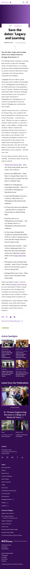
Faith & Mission (5, 479)
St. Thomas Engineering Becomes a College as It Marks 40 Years (15, 415)
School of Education (6, 523)
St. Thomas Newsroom (21, 42)
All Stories (4, 505)
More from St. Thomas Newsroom (11, 321)
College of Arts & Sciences (8, 513)
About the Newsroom (6, 545)
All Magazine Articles (6, 499)
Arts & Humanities (6, 467)
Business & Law (5, 473)
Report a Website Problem (7, 553)
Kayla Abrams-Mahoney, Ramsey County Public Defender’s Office (22, 354)
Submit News (5, 547)
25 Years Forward (7, 435)
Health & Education (6, 482)
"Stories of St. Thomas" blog (13, 165)
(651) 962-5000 (5, 453)
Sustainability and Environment (9, 490)
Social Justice (5, 487)
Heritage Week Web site (19, 284)
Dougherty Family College (8, 532)
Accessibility (4, 557)
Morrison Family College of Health (10, 529)
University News (5, 327)
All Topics (4, 502)
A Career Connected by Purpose (21, 435)
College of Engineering (7, 520)
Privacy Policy (4, 559)
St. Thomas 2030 (6, 493)
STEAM (3, 484)
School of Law (5, 526)
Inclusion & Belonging (7, 476)
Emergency (4, 561)
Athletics (4, 470)
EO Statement (5, 555)
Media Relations (5, 548)
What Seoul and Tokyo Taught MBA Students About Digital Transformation (7, 354)
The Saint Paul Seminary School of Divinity (12, 535)
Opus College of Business (9, 517)
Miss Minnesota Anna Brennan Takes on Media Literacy (22, 374)
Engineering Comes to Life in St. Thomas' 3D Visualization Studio (8, 374)
